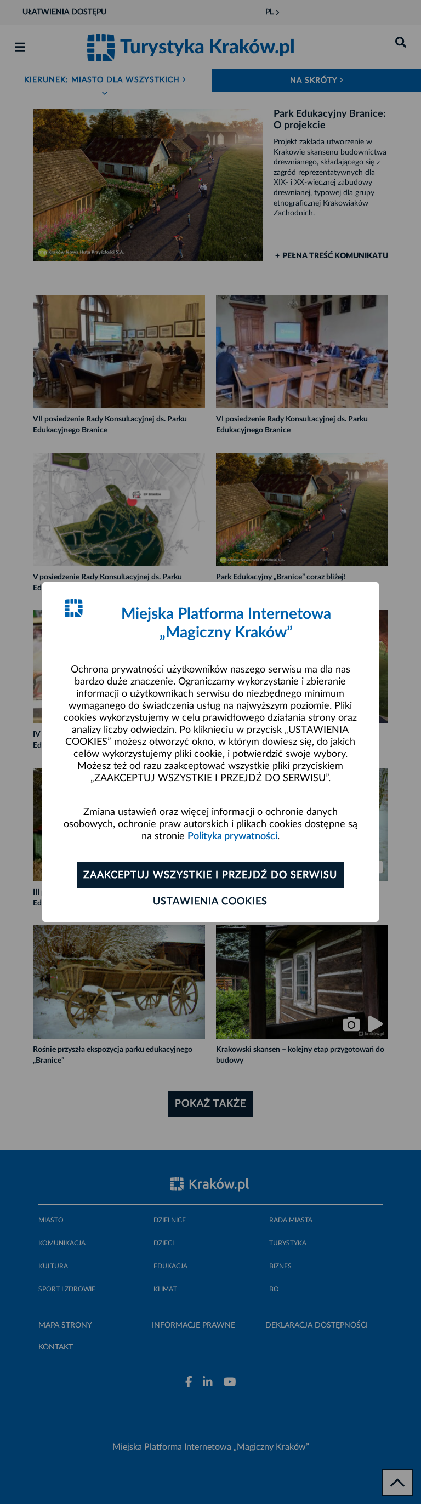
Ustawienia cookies (210, 902)
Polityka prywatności (232, 836)
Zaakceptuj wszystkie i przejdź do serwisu (210, 875)
